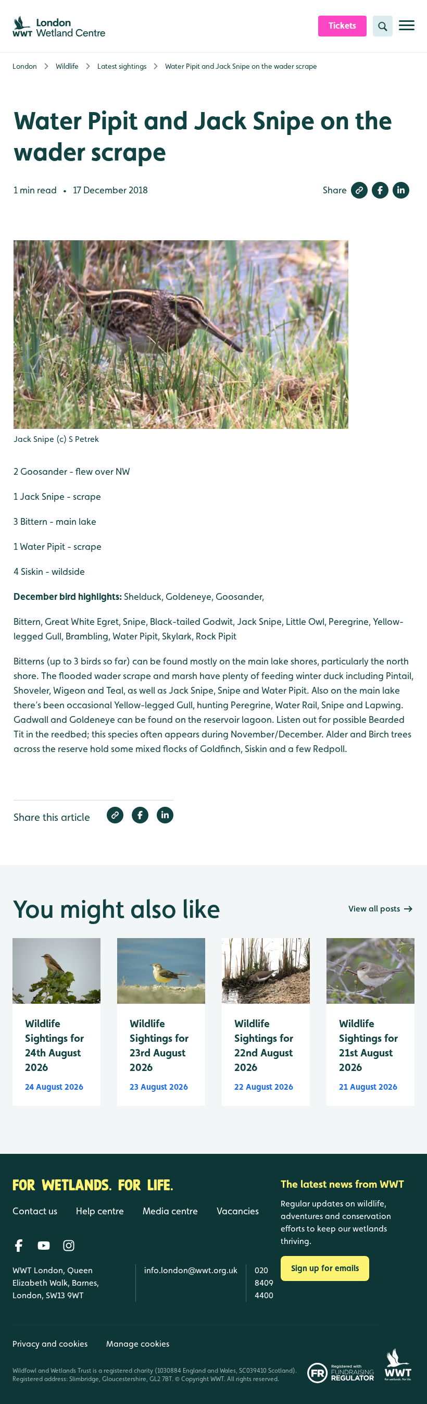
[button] (359, 190)
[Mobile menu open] (407, 29)
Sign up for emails (325, 1268)
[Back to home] (398, 1354)
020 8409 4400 (264, 1282)
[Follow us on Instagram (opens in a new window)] (68, 1245)
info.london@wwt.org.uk (190, 1270)
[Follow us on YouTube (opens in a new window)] (43, 1245)
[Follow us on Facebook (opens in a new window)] (18, 1245)
